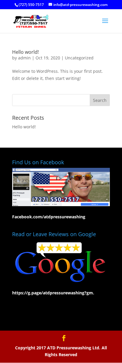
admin (24, 58)
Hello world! (25, 52)
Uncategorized (79, 58)
